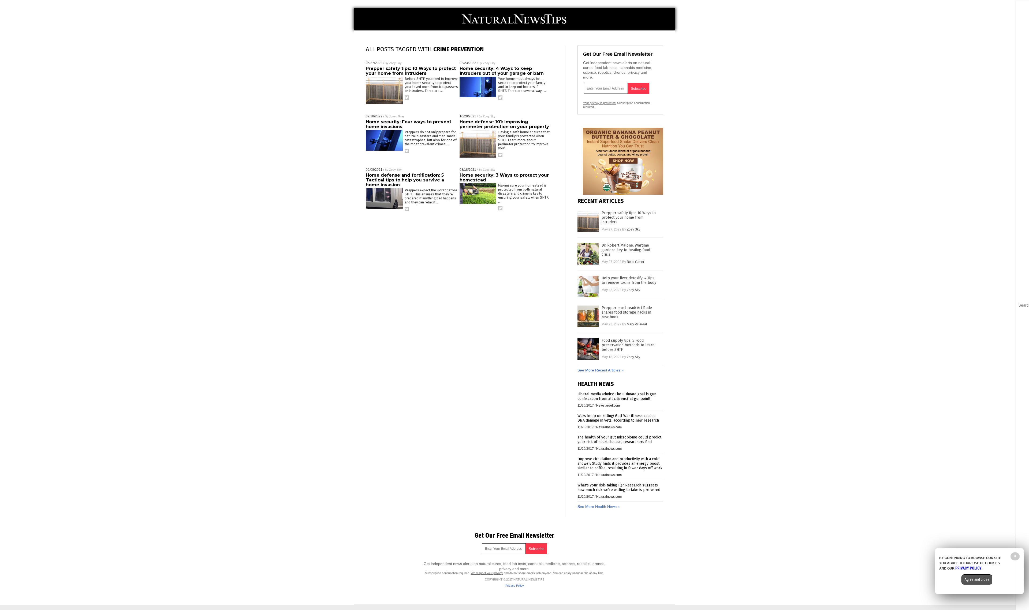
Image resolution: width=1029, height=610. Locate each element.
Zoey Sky (395, 63)
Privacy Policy (514, 585)
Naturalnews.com (609, 427)
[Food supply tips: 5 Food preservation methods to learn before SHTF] (588, 349)
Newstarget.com (608, 405)
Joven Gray (397, 116)
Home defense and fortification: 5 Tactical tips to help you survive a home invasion (405, 180)
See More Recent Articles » (600, 370)
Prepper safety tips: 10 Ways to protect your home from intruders (411, 71)
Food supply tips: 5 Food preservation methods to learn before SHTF (628, 345)
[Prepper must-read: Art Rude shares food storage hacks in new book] (588, 316)
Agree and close (976, 579)
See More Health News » (598, 506)
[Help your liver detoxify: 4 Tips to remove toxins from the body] (588, 286)
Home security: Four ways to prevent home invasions (408, 124)
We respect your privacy (487, 573)
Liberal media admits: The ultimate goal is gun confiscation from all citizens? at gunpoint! (616, 396)
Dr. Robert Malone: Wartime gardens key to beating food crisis (626, 250)
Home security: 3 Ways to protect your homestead (504, 178)
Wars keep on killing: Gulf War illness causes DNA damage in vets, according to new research (618, 418)
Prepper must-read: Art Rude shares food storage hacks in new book (627, 312)
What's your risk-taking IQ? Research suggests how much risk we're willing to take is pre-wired (618, 487)
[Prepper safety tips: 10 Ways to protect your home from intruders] (588, 221)
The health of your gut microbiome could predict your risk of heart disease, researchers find (619, 439)
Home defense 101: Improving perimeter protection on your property (504, 124)
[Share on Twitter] (407, 97)
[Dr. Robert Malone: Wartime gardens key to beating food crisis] (588, 254)
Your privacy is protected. (599, 103)
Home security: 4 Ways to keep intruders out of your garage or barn (502, 71)
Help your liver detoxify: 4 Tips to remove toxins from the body (629, 280)
